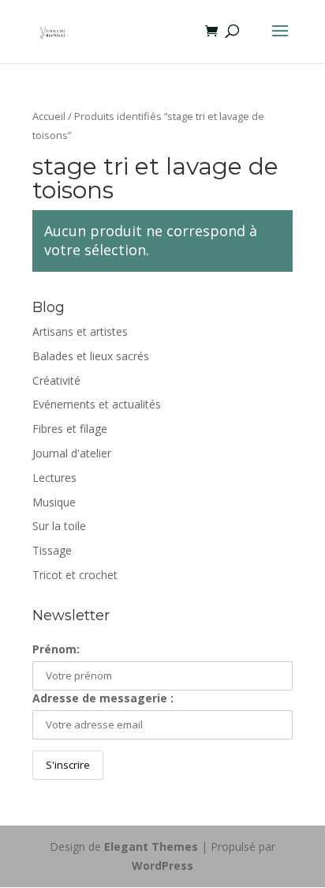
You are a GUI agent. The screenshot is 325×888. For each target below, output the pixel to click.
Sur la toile (59, 525)
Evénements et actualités (96, 404)
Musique (54, 502)
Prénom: (56, 649)
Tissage (52, 550)
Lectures (54, 477)
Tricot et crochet (75, 574)
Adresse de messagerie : (103, 698)
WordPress (162, 865)
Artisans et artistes (80, 331)
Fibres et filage (69, 428)
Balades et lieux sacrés (90, 355)
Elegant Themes (151, 846)
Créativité (56, 380)
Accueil (48, 116)
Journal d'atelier (71, 453)
